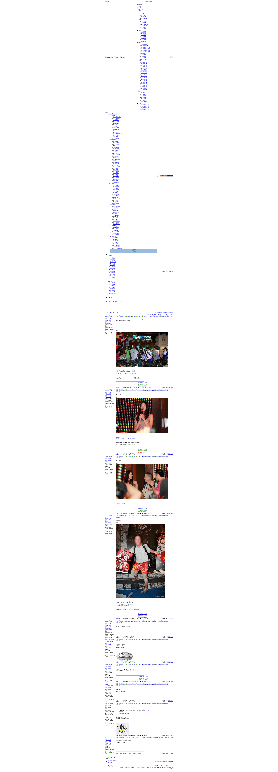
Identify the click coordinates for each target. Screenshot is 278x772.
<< (105, 312)
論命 (139, 42)
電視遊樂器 (116, 221)
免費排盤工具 (144, 45)
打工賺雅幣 (144, 101)
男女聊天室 (144, 89)
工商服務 (113, 225)
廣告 (139, 19)
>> (113, 312)
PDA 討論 (115, 145)
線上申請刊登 (144, 24)
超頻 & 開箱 (116, 142)
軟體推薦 (116, 148)
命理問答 (116, 120)
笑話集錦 (116, 182)
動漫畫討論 (116, 189)
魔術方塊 (115, 201)
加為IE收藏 (153, 314)
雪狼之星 (107, 703)
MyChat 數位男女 (112, 114)
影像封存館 (113, 293)
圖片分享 (116, 179)
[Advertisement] (165, 308)
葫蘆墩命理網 (117, 118)
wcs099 (107, 621)
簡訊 (139, 30)
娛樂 (139, 60)
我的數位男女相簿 (166, 383)
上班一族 (116, 165)
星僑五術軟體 (117, 117)
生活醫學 (116, 168)
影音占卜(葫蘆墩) (145, 51)
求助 (139, 91)
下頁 (111, 312)
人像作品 (112, 282)
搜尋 (139, 10)
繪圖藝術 (116, 186)
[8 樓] (117, 735)
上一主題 (164, 314)
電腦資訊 (113, 139)
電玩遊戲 (113, 205)
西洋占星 (115, 132)
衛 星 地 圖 (144, 86)
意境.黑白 (112, 288)
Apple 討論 (116, 152)
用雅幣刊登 (144, 25)
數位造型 (115, 240)
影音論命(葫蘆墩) (145, 50)
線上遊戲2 (116, 219)
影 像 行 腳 (144, 62)
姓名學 (115, 124)
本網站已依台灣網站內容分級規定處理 (156, 767)
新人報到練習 (116, 245)
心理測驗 (116, 194)
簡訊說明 (143, 32)
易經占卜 (116, 127)
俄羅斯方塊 (144, 71)
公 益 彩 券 (144, 68)
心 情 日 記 (144, 67)
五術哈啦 (116, 138)
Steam (115, 209)
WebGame (116, 216)
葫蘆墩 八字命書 (145, 48)
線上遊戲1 (116, 218)
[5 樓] (117, 662)
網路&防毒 (116, 154)
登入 (139, 6)
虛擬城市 (116, 227)
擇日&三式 (116, 130)
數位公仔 (143, 15)
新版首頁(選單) (145, 108)
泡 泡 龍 (144, 77)
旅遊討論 (116, 174)
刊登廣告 (143, 21)
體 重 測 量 (144, 83)
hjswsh (106, 684)
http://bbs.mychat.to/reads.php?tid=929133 (125, 438)
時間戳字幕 (144, 88)
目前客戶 (143, 29)
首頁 (139, 103)
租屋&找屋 (116, 233)
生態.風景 (112, 285)
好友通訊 (143, 39)
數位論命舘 (144, 44)
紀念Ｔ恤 (143, 16)
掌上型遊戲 (116, 222)
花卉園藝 (115, 200)
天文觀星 (116, 176)
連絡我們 (169, 767)
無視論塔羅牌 (117, 133)
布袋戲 (115, 188)
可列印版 (147, 314)
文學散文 (116, 185)
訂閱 (166, 175)
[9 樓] (117, 753)
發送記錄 (143, 38)
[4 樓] (117, 637)
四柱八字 (116, 121)
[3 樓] (117, 618)
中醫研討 (115, 136)
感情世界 (116, 163)
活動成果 (115, 239)
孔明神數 (143, 56)
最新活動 (143, 100)
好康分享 (115, 228)
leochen (107, 316)
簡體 (172, 175)
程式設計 (115, 156)
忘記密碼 (140, 9)
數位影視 (116, 180)
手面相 (115, 126)
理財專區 (115, 192)
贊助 (139, 12)
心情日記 (115, 242)
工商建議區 (116, 234)
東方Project (116, 212)
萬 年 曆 (144, 80)
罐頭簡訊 (143, 41)
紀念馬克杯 (144, 18)
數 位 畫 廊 (144, 65)
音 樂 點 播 (144, 85)
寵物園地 (115, 197)
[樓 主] (117, 387)
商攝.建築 (112, 290)
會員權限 (143, 95)
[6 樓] (117, 681)
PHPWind (111, 765)
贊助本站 (143, 13)
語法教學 (143, 97)
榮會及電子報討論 (118, 248)
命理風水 (113, 115)
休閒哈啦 (116, 162)
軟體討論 (116, 150)
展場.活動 (112, 284)
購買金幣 (143, 33)
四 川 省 (144, 73)
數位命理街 (144, 59)
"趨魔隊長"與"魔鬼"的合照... (115, 301)
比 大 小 (144, 76)
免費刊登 (143, 27)
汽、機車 (116, 195)
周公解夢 (143, 57)
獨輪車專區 (116, 203)
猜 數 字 (144, 74)
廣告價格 (143, 22)
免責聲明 (143, 767)
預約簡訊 (143, 36)
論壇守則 (143, 92)
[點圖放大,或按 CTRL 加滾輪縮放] (142, 366)
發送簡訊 (143, 35)
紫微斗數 (116, 123)
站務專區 (113, 236)
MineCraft (116, 210)
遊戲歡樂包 (116, 206)
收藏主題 (159, 314)
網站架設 (116, 157)
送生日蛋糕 (144, 70)
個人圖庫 (115, 243)
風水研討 (116, 129)
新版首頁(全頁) (145, 104)
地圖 (169, 175)
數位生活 (116, 144)
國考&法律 (116, 167)
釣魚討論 (116, 173)
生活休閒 (113, 160)
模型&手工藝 (117, 198)
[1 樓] (117, 454)
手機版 (162, 175)
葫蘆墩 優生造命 (145, 47)
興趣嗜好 (113, 183)
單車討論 (116, 171)
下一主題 (170, 314)
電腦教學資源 (116, 159)
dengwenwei (108, 737)
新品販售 (115, 230)
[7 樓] (117, 701)
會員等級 (143, 94)
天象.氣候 (112, 287)
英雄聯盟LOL (117, 213)
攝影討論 (112, 291)
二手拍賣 (116, 231)
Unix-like (115, 153)
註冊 (139, 7)
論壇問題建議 (117, 246)
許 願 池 (144, 79)
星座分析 (143, 54)
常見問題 (143, 98)
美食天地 (116, 191)
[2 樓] (117, 513)
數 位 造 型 (144, 63)
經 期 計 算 (144, 82)
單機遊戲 (116, 215)
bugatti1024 (107, 639)
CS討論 (115, 208)
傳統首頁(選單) (145, 109)
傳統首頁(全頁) (145, 106)
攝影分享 (116, 177)
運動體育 (116, 170)
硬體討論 (116, 141)
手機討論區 (116, 147)
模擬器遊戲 (116, 224)
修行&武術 (116, 135)
